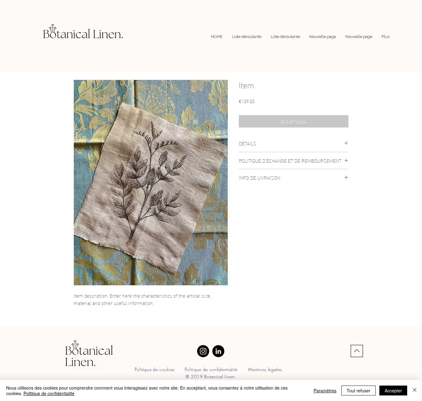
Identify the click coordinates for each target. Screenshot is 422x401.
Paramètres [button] (325, 390)
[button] (246, 36)
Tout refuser (358, 390)
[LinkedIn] (218, 351)
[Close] (414, 390)
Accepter (393, 390)
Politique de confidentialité (48, 393)
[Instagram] (203, 351)
